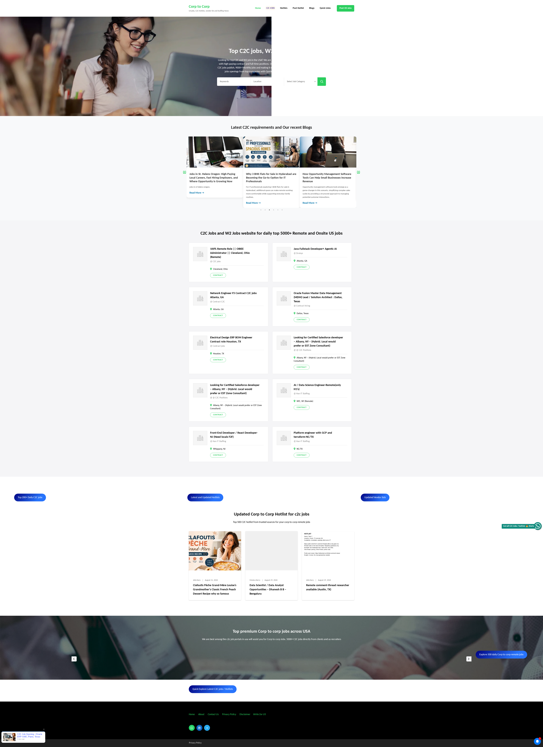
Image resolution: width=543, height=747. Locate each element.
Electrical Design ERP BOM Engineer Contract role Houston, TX (231, 339)
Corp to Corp (199, 7)
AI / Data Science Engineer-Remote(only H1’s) (317, 387)
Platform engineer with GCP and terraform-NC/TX (313, 435)
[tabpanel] (215, 172)
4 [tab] (273, 209)
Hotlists (283, 8)
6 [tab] (282, 209)
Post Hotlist (298, 8)
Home (258, 8)
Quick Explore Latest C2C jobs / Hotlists (212, 689)
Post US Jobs (346, 8)
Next (358, 172)
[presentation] (74, 658)
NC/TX (299, 449)
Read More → (196, 203)
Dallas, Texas (303, 313)
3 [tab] (269, 209)
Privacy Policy (229, 714)
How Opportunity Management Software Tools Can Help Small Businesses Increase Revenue (213, 178)
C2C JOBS (270, 8)
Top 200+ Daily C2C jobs (30, 497)
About (201, 714)
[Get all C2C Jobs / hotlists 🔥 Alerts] (537, 526)
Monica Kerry (255, 580)
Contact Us (213, 714)
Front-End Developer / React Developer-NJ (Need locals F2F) (234, 435)
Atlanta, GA (302, 261)
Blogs (311, 8)
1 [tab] (260, 209)
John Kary (197, 580)
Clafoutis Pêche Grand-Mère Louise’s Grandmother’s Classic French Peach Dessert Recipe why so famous (324, 178)
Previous (184, 172)
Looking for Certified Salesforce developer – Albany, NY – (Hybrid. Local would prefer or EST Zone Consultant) (318, 341)
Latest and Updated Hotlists (205, 497)
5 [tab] (277, 209)
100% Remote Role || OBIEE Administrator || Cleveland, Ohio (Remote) (230, 253)
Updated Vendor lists (375, 497)
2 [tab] (265, 209)
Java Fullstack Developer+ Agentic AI (315, 249)
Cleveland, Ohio (220, 269)
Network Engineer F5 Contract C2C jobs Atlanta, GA (233, 295)
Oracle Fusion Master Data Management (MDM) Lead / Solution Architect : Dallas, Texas (318, 297)
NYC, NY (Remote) (305, 401)
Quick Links (325, 8)
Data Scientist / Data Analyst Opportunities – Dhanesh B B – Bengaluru (268, 589)
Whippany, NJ (219, 449)
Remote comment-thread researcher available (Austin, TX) (327, 587)
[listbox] (271, 659)
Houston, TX (218, 354)
